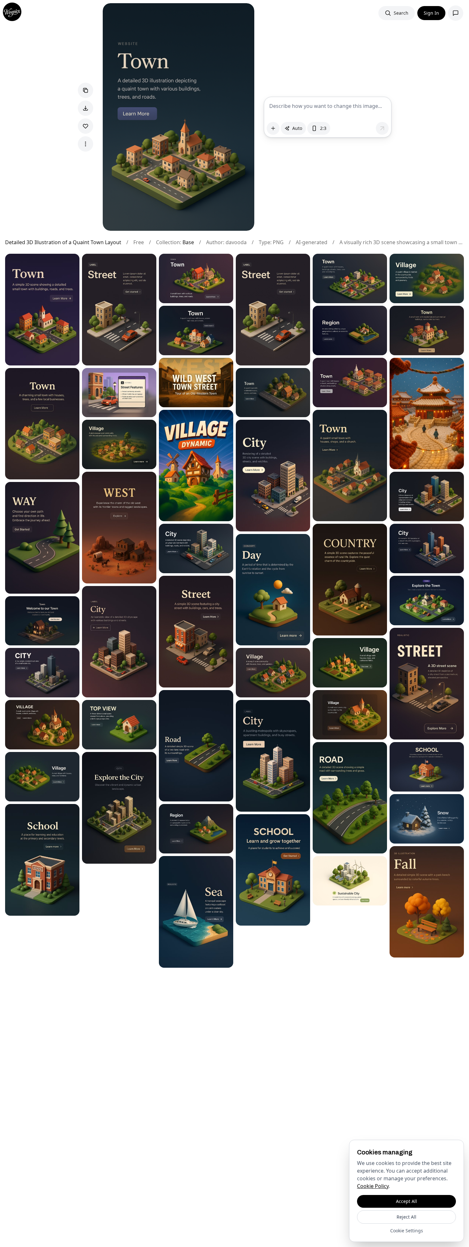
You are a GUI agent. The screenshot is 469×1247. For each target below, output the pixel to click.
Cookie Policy (373, 1186)
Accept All (406, 1201)
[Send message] (382, 128)
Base (188, 242)
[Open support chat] (455, 13)
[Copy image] (85, 90)
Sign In (431, 13)
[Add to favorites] (85, 126)
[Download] (85, 108)
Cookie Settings (406, 1231)
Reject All (406, 1217)
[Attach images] (273, 128)
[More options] (85, 144)
